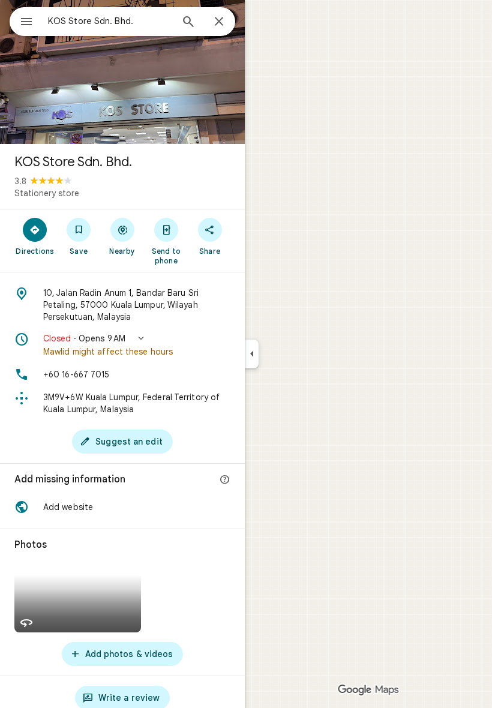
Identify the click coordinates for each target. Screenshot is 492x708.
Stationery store (46, 193)
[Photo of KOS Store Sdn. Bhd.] (122, 72)
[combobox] (110, 21)
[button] (122, 345)
